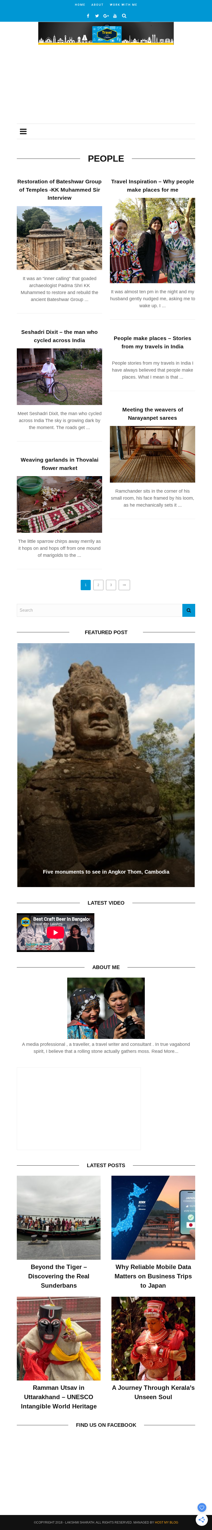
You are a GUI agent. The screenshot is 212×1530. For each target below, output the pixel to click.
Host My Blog (166, 1522)
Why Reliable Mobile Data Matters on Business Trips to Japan (153, 1276)
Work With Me (123, 4)
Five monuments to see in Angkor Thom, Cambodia (106, 872)
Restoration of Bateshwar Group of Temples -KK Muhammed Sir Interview (59, 189)
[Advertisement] (106, 85)
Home (80, 4)
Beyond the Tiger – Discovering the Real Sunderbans (58, 1276)
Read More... (165, 1051)
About (98, 4)
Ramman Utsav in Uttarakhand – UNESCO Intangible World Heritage (59, 1397)
